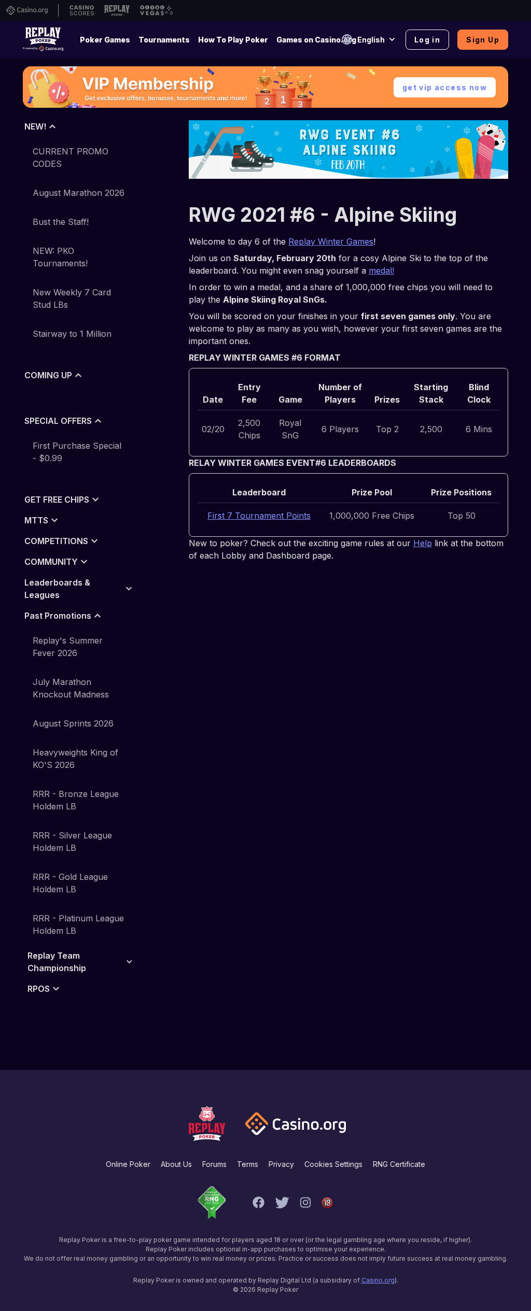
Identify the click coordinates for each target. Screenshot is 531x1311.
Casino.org (378, 1280)
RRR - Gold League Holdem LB (70, 883)
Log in (427, 39)
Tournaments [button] (164, 39)
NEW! (35, 126)
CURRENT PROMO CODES (70, 157)
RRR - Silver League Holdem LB (72, 841)
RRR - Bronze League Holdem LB (76, 800)
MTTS (36, 520)
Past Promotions (57, 615)
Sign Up (482, 39)
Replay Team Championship (56, 961)
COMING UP (48, 375)
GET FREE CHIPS (56, 499)
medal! (381, 270)
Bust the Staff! (61, 222)
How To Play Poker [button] (233, 39)
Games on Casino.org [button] (316, 39)
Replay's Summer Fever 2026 (68, 646)
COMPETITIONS (56, 541)
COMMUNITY (51, 562)
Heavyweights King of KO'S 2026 (75, 758)
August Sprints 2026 (73, 723)
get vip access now (444, 87)
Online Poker (128, 1164)
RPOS (38, 989)
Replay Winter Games (330, 241)
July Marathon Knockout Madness (71, 688)
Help (422, 543)
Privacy (281, 1164)
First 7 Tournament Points (259, 515)
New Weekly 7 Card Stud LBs (72, 298)
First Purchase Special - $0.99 (77, 451)
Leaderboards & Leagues (57, 588)
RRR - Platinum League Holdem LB (78, 924)
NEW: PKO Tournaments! (60, 257)
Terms (247, 1164)
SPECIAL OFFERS (58, 421)
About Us (176, 1164)
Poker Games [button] (105, 39)
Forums (214, 1164)
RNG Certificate (399, 1164)
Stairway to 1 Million (72, 334)
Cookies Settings (333, 1164)
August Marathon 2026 (78, 193)
